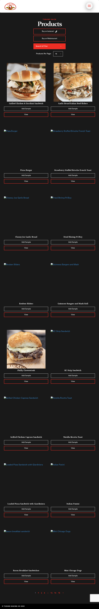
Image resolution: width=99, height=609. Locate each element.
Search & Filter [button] (42, 46)
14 (55, 592)
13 (51, 592)
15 (59, 592)
